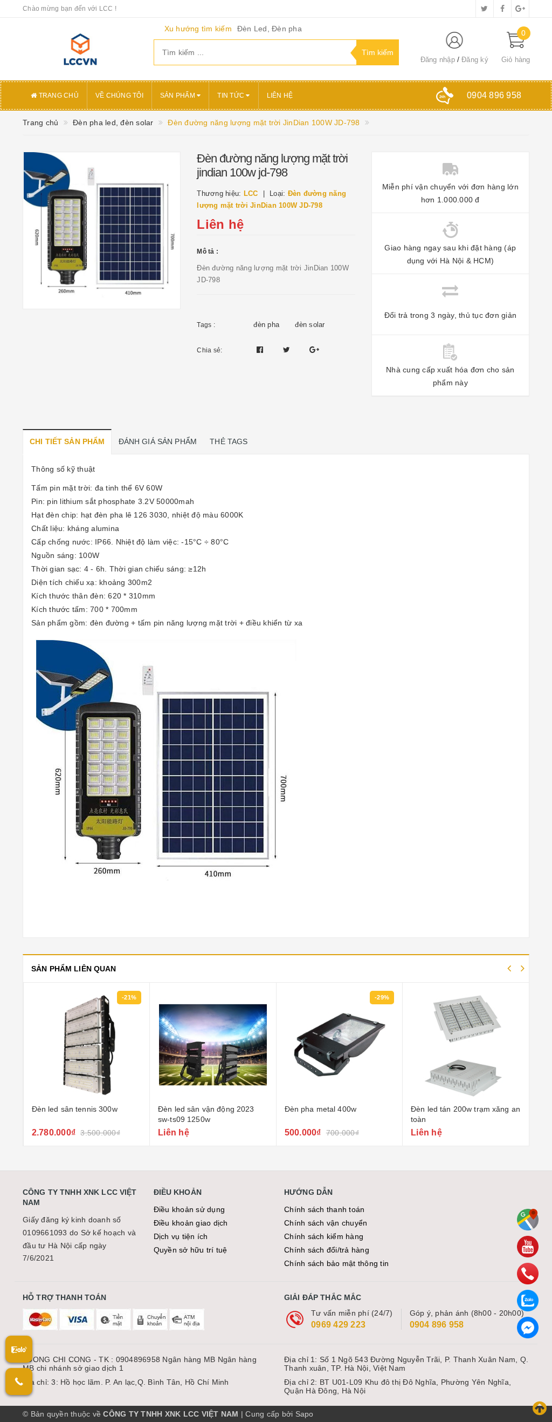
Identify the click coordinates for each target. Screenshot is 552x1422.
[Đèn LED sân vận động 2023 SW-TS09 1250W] (86, 1045)
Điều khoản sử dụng (189, 1209)
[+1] (314, 349)
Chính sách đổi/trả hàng (326, 1250)
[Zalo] (528, 1300)
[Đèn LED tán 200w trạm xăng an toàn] (339, 1045)
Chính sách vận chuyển (325, 1223)
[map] (528, 1219)
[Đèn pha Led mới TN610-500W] (466, 1045)
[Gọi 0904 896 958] (18, 1381)
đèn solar (310, 325)
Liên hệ (280, 95)
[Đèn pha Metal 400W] (213, 1045)
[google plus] (520, 8)
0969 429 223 (338, 1324)
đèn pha (266, 325)
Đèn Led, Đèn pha (269, 28)
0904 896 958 (437, 1324)
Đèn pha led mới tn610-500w (461, 1109)
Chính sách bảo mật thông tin (336, 1263)
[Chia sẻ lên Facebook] (261, 349)
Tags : (206, 325)
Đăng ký (474, 60)
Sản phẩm (178, 95)
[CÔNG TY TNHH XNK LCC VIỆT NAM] (80, 49)
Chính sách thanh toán (324, 1209)
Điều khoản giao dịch (191, 1223)
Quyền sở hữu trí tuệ (190, 1250)
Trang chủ (58, 95)
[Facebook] (528, 1327)
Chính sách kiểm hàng (323, 1236)
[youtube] (528, 1246)
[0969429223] (528, 1273)
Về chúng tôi (119, 95)
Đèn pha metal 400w (194, 1109)
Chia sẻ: (209, 350)
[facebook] (502, 8)
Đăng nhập (437, 60)
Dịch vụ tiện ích (181, 1236)
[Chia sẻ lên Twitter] (288, 349)
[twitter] (484, 8)
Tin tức (231, 95)
